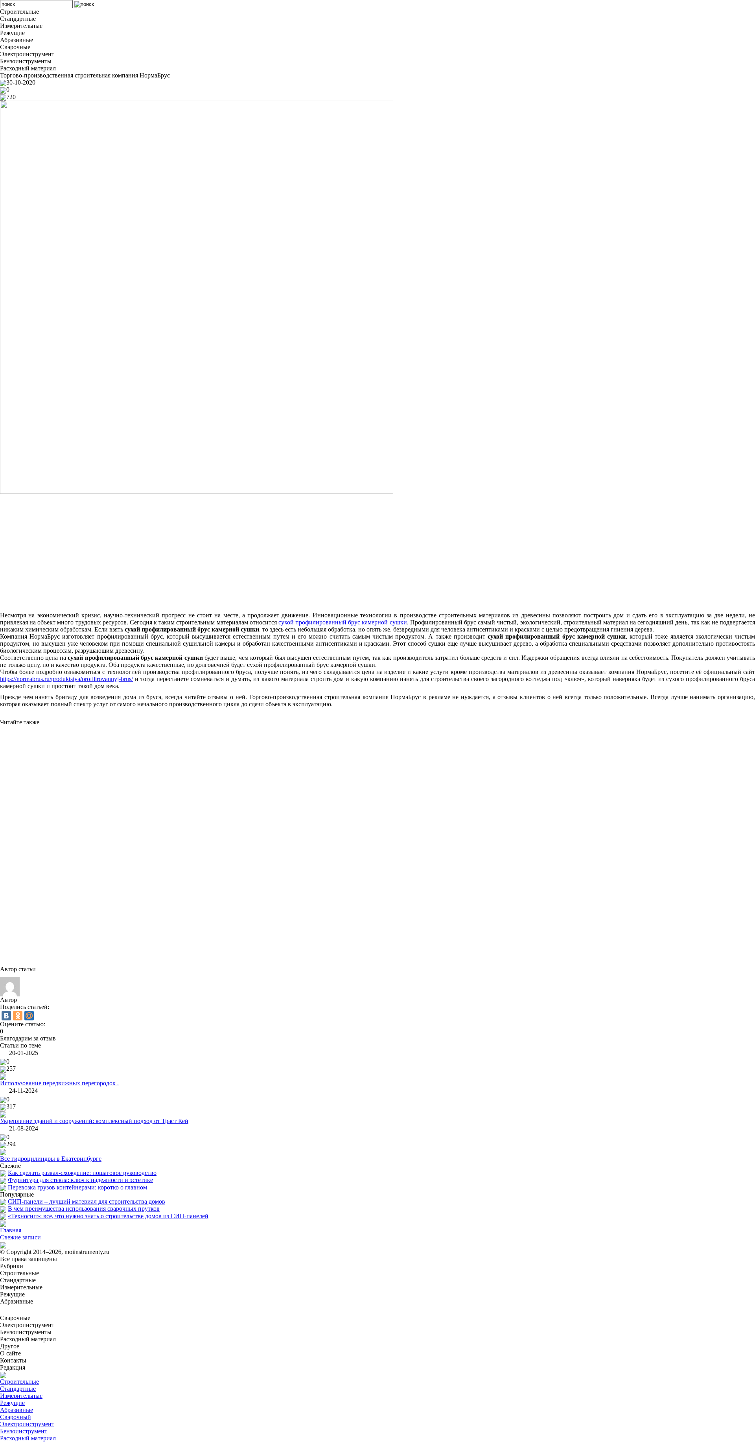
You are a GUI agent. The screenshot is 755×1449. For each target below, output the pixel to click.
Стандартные (18, 1388)
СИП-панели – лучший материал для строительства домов (86, 1201)
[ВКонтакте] (6, 1015)
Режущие (12, 1402)
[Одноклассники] (17, 1015)
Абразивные (16, 1410)
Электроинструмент (27, 1424)
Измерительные (21, 1395)
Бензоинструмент (23, 1431)
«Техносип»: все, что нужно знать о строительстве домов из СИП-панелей (108, 1216)
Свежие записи (20, 1237)
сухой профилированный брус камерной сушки (342, 622)
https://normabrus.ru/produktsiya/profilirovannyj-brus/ (66, 679)
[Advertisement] (236, 553)
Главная (10, 1230)
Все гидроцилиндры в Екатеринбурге (50, 1158)
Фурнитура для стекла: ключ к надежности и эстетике (80, 1180)
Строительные (19, 1381)
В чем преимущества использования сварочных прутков (84, 1208)
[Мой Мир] (29, 1015)
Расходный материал (28, 1438)
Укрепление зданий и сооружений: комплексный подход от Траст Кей (94, 1121)
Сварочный (15, 1417)
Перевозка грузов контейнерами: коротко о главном (77, 1187)
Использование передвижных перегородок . (59, 1083)
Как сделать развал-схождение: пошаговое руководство (82, 1172)
